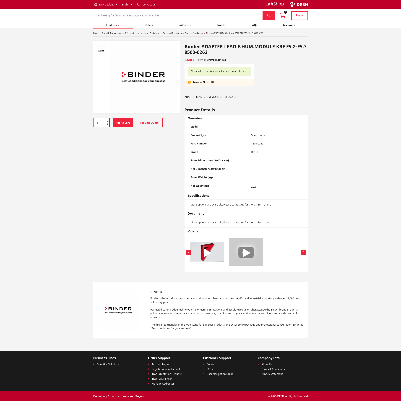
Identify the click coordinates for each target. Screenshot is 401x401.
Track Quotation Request (167, 374)
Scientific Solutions (108, 364)
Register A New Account (166, 369)
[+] (108, 121)
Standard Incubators (194, 33)
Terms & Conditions (273, 369)
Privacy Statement (272, 374)
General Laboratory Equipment (145, 33)
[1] (108, 124)
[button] (105, 4)
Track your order (162, 378)
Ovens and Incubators (172, 33)
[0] (283, 16)
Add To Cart (123, 122)
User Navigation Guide (220, 374)
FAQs (210, 369)
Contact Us (213, 364)
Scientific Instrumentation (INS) (115, 33)
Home (96, 33)
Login (299, 15)
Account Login (160, 364)
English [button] (126, 4)
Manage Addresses (163, 383)
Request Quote (149, 122)
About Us (266, 364)
